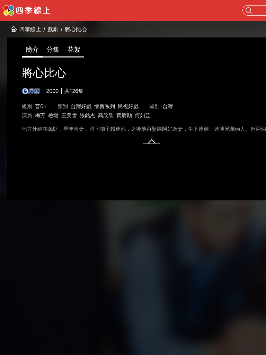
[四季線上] (26, 10)
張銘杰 (87, 115)
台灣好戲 (81, 106)
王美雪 (69, 115)
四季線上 (30, 29)
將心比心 (76, 29)
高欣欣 (106, 115)
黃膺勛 (124, 115)
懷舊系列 (104, 106)
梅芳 (40, 115)
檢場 (53, 115)
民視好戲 (128, 106)
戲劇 (53, 29)
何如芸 (142, 115)
